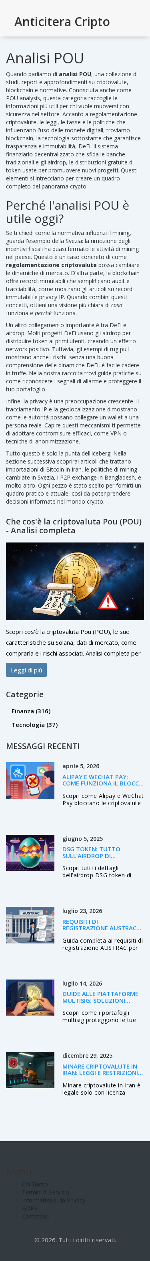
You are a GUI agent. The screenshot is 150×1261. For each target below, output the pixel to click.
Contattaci (35, 1216)
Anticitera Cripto (62, 21)
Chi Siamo (35, 1184)
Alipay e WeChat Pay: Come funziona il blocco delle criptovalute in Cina (103, 787)
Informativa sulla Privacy (53, 1200)
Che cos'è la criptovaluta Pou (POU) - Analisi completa (74, 526)
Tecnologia (35, 725)
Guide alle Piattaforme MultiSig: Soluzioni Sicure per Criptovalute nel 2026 (100, 1004)
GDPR (30, 1208)
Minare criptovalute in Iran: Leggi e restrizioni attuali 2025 (100, 1072)
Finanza (31, 711)
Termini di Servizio (45, 1192)
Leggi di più (26, 670)
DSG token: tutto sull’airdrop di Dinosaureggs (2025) (95, 855)
